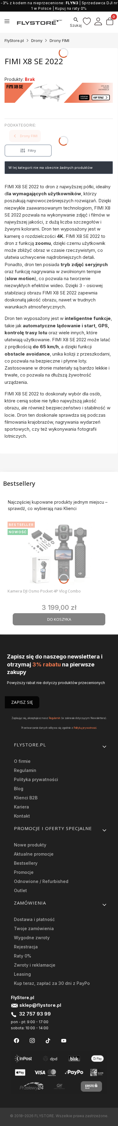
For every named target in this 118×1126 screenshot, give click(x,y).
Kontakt (22, 815)
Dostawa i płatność (34, 919)
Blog (18, 788)
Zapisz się (22, 702)
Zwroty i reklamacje (34, 965)
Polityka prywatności (36, 779)
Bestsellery (26, 863)
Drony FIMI (59, 40)
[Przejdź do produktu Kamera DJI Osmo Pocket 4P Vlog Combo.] (59, 552)
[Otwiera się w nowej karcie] (16, 1040)
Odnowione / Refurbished (41, 881)
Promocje (24, 872)
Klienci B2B (26, 797)
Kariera (21, 806)
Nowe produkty (30, 844)
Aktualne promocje (34, 854)
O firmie (22, 761)
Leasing (22, 974)
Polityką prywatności (85, 727)
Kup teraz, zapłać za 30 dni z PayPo (52, 983)
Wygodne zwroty (32, 937)
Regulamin (55, 718)
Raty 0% (22, 955)
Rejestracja (26, 946)
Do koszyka (59, 619)
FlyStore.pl (14, 40)
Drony (36, 40)
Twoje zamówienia (34, 928)
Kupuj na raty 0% (71, 8)
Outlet (20, 890)
